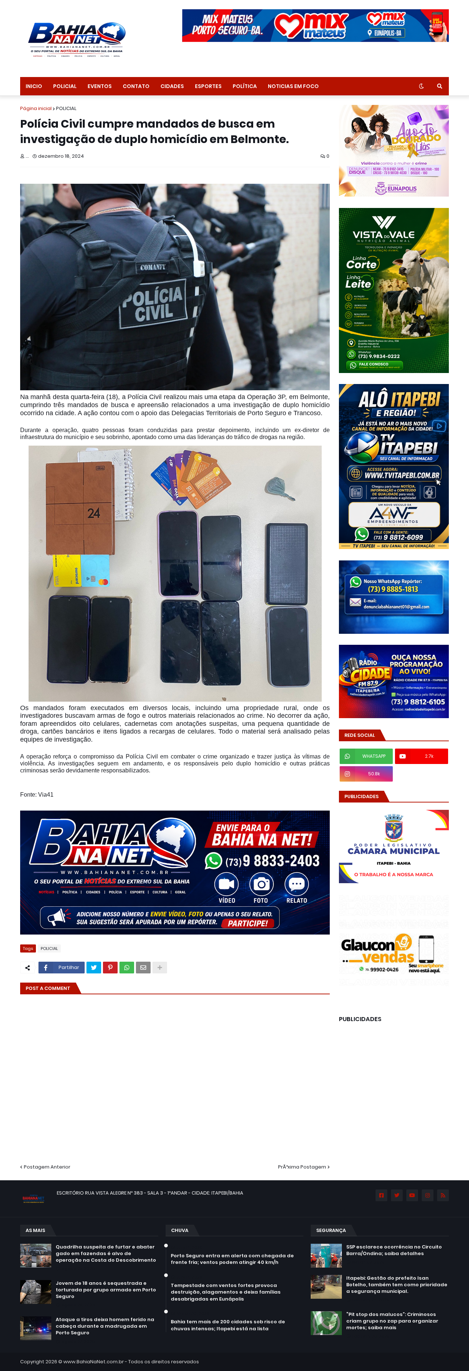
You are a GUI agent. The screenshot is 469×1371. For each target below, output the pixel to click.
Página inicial (36, 108)
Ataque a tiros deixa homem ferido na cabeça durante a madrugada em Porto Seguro (105, 1326)
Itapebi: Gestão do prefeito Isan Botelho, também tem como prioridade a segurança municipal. (396, 1285)
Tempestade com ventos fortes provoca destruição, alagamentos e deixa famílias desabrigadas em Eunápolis (226, 1292)
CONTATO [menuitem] (136, 86)
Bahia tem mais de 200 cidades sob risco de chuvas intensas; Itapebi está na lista (228, 1325)
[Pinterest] (110, 967)
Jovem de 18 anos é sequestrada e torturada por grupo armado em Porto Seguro (106, 1290)
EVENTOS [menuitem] (100, 86)
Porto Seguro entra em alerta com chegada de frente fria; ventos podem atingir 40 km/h (232, 1259)
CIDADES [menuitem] (172, 86)
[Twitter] (93, 967)
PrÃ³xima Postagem (302, 1166)
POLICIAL (66, 108)
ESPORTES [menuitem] (208, 86)
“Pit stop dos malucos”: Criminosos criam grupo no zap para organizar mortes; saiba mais (392, 1321)
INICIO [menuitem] (34, 86)
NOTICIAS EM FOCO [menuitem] (293, 86)
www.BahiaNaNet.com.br (93, 1361)
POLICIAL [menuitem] (65, 86)
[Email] (143, 967)
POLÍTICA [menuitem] (245, 86)
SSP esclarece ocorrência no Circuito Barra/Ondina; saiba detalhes (394, 1250)
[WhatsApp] (126, 967)
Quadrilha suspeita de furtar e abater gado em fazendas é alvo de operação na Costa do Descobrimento (106, 1254)
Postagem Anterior (47, 1166)
